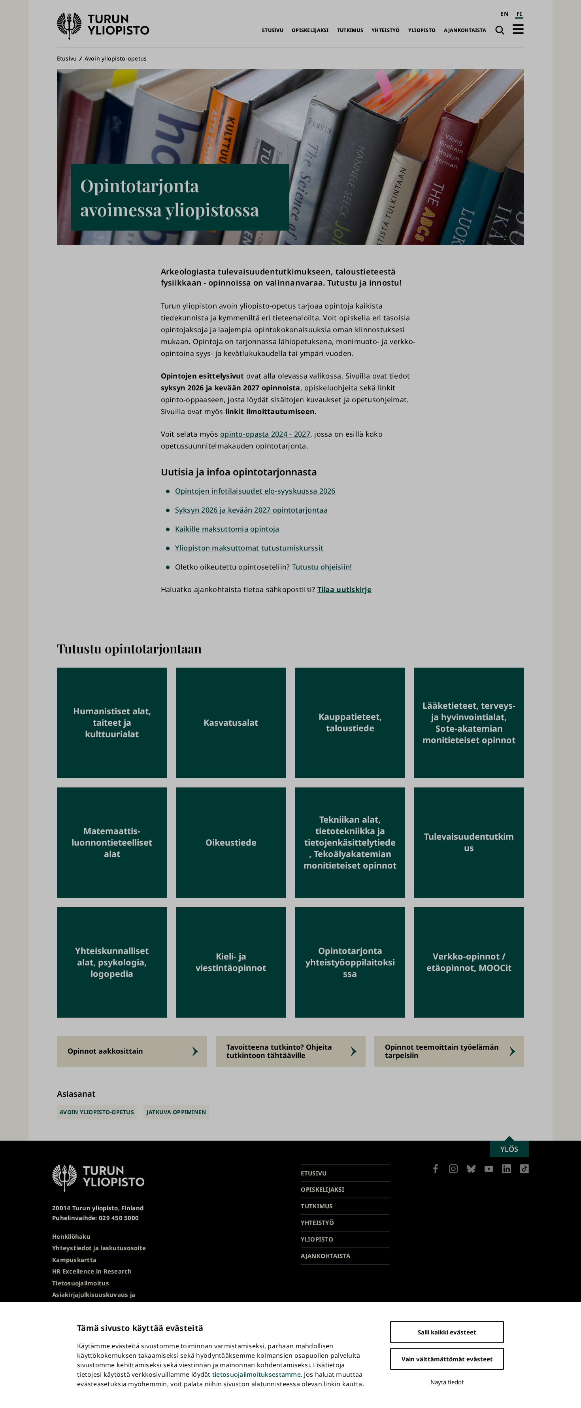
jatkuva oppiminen (176, 1112)
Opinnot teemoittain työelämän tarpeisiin (442, 1051)
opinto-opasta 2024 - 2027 (265, 434)
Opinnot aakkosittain (105, 1051)
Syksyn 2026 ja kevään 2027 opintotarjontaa (251, 510)
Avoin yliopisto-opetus (116, 58)
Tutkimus (350, 30)
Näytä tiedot (447, 1382)
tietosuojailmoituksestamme (256, 1374)
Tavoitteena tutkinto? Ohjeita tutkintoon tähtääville (279, 1051)
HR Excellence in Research (92, 1271)
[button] (518, 29)
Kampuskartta (74, 1260)
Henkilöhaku (71, 1236)
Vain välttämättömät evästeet (447, 1359)
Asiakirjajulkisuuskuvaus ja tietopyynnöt (93, 1299)
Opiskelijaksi (310, 30)
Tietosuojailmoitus (80, 1283)
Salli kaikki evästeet (447, 1332)
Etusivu (272, 30)
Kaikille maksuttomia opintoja (227, 529)
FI (519, 13)
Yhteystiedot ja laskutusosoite (99, 1248)
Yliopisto (422, 30)
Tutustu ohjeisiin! (322, 567)
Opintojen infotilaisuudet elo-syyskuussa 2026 (255, 491)
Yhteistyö (386, 30)
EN (504, 13)
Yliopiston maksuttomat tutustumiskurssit (249, 548)
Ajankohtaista (465, 30)
